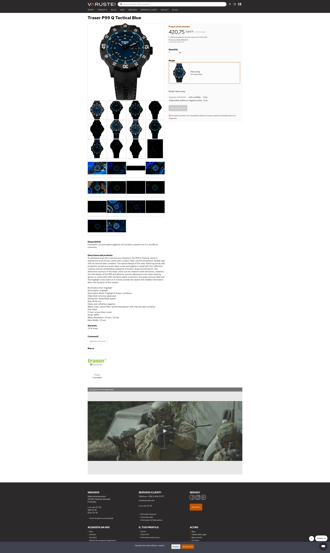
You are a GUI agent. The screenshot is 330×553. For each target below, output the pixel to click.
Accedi (143, 531)
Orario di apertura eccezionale (101, 518)
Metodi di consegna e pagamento (102, 540)
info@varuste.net (146, 500)
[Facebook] (192, 497)
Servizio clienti (149, 10)
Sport (91, 10)
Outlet (164, 10)
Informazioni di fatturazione (151, 520)
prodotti (102, 10)
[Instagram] (197, 497)
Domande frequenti (148, 514)
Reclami (92, 534)
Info (122, 10)
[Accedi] (230, 4)
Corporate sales (147, 517)
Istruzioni (93, 537)
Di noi (175, 10)
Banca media (197, 537)
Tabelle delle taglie (199, 534)
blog (113, 10)
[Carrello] (234, 4)
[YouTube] (203, 497)
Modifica (175, 546)
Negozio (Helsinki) (177, 97)
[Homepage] (102, 4)
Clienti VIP (145, 534)
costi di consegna (200, 32)
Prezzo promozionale (179, 26)
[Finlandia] (240, 4)
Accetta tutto (187, 546)
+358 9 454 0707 (155, 496)
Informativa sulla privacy (150, 537)
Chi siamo (195, 540)
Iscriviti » (196, 507)
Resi (91, 531)
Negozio (133, 10)
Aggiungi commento (97, 341)
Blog (193, 531)
